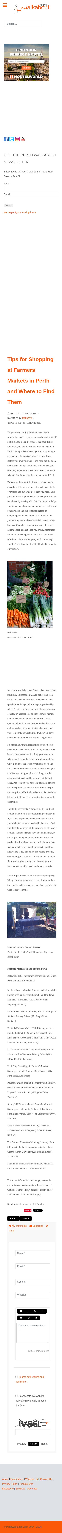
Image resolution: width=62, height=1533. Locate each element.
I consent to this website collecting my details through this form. (30, 1401)
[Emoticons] (28, 1318)
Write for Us (31, 1479)
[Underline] (35, 1311)
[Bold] (21, 1311)
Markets (27, 418)
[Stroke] (42, 1311)
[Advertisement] (22, 108)
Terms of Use (26, 1484)
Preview (21, 1444)
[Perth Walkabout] (31, 8)
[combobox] (22, 24)
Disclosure (8, 1488)
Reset (44, 1444)
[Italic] (27, 1311)
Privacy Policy (9, 1484)
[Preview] (36, 1318)
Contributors (16, 1479)
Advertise (32, 1488)
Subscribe (38, 1226)
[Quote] (21, 1318)
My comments (19, 1226)
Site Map (20, 1488)
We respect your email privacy (20, 212)
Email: (7, 194)
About (5, 1479)
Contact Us (46, 1479)
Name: (7, 183)
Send (33, 1444)
